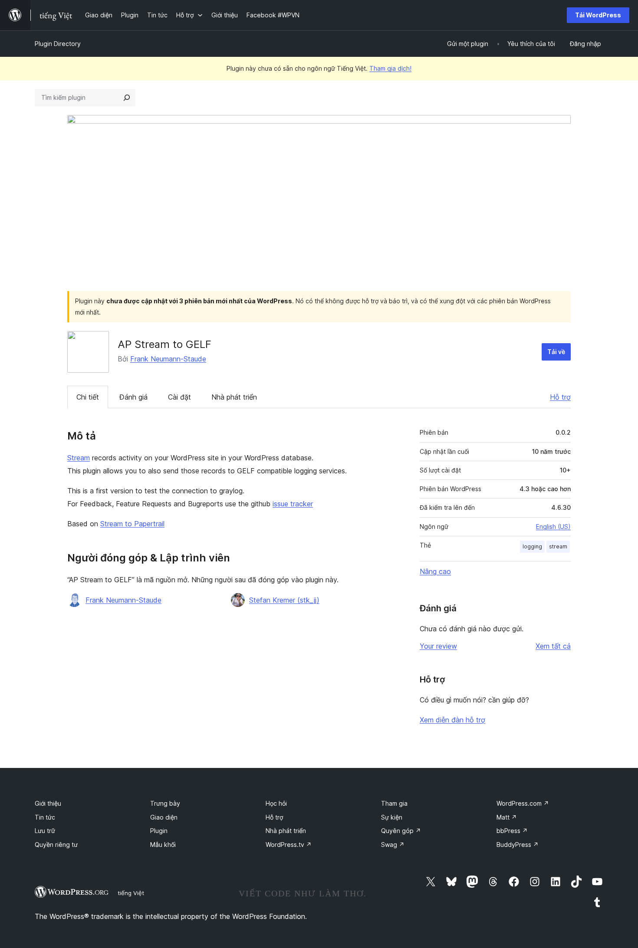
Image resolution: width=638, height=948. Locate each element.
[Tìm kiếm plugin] (126, 97)
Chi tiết (87, 397)
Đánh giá (133, 397)
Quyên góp (401, 830)
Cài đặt (179, 397)
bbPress (512, 830)
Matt (507, 817)
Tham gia (394, 803)
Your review (438, 646)
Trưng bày (165, 803)
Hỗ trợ (560, 397)
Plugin (159, 830)
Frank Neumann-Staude (168, 358)
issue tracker (293, 503)
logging (532, 546)
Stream (78, 457)
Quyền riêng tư (56, 844)
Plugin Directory (58, 43)
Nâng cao (435, 571)
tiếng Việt (131, 892)
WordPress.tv (289, 844)
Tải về (556, 351)
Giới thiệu (48, 803)
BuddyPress (518, 844)
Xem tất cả (553, 646)
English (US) (553, 526)
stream (558, 546)
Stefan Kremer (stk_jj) (284, 600)
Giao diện (164, 817)
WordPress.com (523, 803)
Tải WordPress (598, 15)
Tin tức (45, 817)
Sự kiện (391, 817)
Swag (393, 844)
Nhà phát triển (234, 397)
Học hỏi (276, 803)
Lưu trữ (45, 830)
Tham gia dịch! (390, 68)
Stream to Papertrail (132, 523)
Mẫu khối (163, 844)
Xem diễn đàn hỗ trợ (452, 719)
